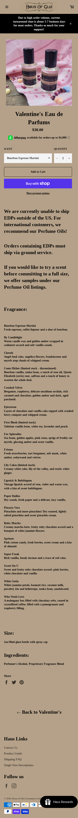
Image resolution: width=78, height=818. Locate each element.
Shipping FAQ (13, 759)
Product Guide (13, 753)
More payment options (38, 193)
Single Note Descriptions (18, 765)
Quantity (60, 149)
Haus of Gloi (18, 798)
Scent (8, 149)
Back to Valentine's (41, 712)
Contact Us (10, 747)
